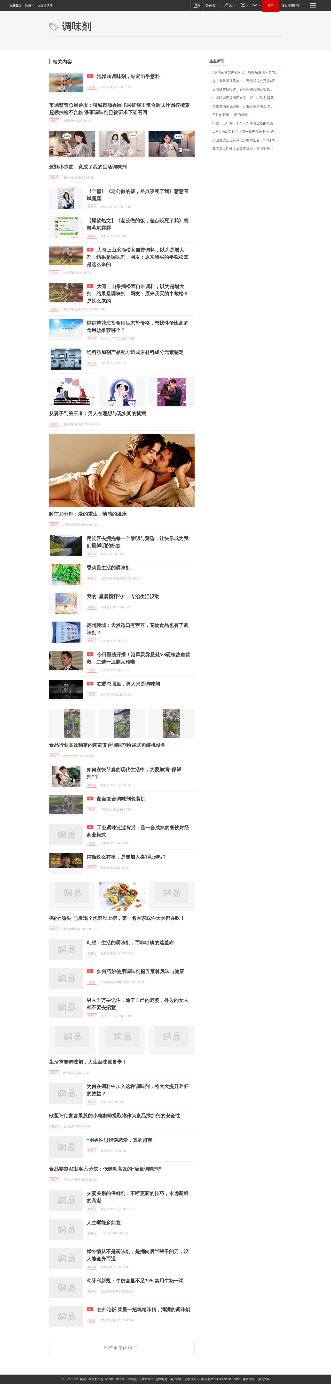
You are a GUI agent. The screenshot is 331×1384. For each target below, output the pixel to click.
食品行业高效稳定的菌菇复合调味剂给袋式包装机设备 (107, 745)
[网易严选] (229, 5)
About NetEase (115, 1379)
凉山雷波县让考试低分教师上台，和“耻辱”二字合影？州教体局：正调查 (247, 140)
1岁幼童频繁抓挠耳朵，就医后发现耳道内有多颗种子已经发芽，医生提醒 (247, 72)
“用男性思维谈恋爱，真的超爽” (121, 1140)
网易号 (54, 120)
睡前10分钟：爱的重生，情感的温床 (88, 514)
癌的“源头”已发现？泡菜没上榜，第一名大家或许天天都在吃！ (117, 918)
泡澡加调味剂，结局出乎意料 (128, 76)
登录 (271, 5)
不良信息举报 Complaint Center (219, 1379)
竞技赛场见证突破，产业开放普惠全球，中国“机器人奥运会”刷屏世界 (247, 106)
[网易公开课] (212, 5)
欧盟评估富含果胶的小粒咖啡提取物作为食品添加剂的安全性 (114, 1115)
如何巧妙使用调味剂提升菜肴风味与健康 (140, 971)
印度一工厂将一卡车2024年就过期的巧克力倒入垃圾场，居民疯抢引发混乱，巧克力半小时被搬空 (247, 123)
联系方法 (147, 1379)
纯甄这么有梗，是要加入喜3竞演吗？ (127, 856)
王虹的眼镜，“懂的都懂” (230, 115)
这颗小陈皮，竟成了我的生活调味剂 (88, 166)
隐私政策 (190, 1379)
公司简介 (133, 1379)
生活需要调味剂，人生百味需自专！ (88, 1062)
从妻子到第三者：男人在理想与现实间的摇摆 (97, 413)
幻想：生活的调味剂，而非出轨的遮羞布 (130, 942)
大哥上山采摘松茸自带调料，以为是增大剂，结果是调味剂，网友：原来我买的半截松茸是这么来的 (138, 257)
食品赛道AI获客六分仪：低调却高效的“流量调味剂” (105, 1168)
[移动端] (196, 5)
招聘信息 (162, 1379)
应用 (28, 5)
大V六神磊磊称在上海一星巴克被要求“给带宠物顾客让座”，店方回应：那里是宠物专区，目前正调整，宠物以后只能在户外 (247, 132)
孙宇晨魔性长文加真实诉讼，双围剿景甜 (242, 149)
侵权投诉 (263, 1379)
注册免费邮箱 (290, 5)
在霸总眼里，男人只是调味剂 (128, 683)
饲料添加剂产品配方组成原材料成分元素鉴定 (135, 352)
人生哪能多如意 (104, 1222)
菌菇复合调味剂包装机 (121, 798)
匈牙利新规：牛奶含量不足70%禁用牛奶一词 (135, 1280)
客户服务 (176, 1379)
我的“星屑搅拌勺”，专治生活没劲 (123, 596)
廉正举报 (249, 1379)
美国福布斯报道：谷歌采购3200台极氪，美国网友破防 (247, 89)
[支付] (244, 5)
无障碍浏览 (45, 5)
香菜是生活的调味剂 (108, 567)
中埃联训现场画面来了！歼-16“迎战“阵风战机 (246, 98)
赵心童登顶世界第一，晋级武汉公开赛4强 (243, 81)
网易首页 (15, 5)
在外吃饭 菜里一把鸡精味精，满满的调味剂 (143, 1309)
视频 (92, 87)
